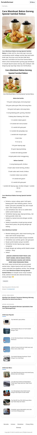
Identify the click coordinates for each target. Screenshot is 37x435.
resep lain (5, 281)
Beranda (6, 424)
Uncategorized (11, 289)
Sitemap (18, 427)
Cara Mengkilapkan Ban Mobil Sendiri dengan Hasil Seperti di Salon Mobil (20, 391)
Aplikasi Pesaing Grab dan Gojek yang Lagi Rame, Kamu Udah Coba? (22, 348)
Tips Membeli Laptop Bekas (18, 319)
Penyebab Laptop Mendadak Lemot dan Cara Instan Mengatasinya (21, 410)
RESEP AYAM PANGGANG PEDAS (18, 262)
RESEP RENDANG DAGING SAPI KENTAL (18, 260)
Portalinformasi (7, 2)
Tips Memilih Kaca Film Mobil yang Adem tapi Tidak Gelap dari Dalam (21, 401)
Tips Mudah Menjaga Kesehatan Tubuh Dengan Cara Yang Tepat (21, 357)
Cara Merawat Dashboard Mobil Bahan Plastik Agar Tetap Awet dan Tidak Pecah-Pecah (21, 383)
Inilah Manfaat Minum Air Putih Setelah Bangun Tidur (21, 329)
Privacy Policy (29, 424)
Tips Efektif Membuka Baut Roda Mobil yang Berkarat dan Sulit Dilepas (22, 373)
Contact (13, 424)
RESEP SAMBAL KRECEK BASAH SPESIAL (18, 258)
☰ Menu (32, 2)
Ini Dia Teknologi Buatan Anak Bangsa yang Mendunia (22, 338)
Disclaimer (20, 424)
